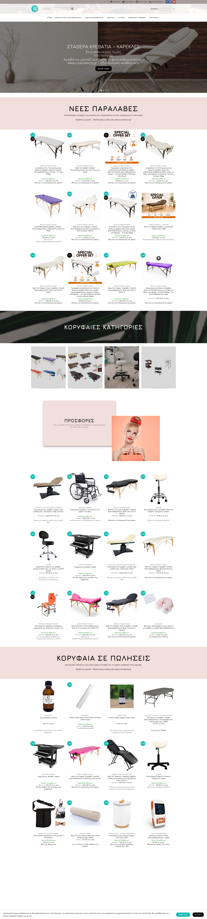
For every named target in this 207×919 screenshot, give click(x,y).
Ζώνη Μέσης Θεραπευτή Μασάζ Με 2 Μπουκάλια (48, 836)
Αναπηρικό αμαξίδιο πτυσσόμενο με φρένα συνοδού (85, 511)
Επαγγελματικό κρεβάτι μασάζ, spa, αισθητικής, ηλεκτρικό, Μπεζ (121, 568)
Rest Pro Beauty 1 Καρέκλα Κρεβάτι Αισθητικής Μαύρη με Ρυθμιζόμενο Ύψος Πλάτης (121, 778)
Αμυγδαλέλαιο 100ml (48, 718)
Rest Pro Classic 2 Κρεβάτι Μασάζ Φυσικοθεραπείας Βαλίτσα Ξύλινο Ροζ (85, 777)
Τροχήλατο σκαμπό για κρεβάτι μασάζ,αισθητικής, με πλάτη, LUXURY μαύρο (48, 569)
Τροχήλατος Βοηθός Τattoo (85, 567)
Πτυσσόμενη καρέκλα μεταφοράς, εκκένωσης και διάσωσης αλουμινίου (48, 627)
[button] (154, 9)
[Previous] (7, 57)
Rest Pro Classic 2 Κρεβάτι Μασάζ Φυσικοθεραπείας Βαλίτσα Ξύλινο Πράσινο (122, 290)
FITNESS (122, 17)
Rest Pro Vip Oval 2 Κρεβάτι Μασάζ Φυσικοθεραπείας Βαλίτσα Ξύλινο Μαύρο (122, 511)
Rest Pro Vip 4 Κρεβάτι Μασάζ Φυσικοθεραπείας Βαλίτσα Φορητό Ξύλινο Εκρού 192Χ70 (85, 229)
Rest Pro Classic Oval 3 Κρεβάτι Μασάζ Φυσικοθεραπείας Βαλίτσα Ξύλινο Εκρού (48, 290)
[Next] (200, 57)
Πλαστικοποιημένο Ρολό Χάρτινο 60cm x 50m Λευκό (85, 718)
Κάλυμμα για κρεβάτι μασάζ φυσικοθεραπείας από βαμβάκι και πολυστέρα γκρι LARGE (158, 719)
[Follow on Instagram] (170, 2)
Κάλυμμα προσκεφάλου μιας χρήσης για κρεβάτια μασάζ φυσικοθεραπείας (158, 627)
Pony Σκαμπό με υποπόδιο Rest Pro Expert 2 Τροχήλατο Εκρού (158, 511)
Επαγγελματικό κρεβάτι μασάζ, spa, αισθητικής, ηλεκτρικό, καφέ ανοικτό (48, 511)
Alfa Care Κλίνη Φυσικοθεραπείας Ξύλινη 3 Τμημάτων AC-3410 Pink (85, 627)
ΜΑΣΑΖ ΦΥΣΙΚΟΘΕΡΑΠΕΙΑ (94, 17)
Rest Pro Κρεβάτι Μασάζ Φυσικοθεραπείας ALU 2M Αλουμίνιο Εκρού (85, 170)
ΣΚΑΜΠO (104, 46)
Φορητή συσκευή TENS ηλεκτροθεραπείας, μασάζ (158, 836)
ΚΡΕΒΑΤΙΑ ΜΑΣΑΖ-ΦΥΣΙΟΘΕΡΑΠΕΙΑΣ (68, 17)
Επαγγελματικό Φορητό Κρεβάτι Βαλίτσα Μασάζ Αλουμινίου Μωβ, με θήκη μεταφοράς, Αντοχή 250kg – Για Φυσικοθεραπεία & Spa (158, 291)
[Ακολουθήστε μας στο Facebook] (167, 2)
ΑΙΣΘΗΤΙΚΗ (111, 17)
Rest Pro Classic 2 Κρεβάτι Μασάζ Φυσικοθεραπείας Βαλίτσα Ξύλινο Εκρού (158, 569)
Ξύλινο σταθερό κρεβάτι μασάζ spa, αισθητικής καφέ (158, 228)
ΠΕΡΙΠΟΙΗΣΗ (154, 17)
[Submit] (72, 9)
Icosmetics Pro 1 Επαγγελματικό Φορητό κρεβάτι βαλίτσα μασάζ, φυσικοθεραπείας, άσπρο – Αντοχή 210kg (48, 171)
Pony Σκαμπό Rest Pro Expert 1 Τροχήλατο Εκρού (158, 777)
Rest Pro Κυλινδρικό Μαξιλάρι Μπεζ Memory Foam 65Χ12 (85, 836)
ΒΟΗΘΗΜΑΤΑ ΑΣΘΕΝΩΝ (137, 17)
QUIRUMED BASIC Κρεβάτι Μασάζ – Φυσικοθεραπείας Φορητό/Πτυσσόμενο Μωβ (48, 229)
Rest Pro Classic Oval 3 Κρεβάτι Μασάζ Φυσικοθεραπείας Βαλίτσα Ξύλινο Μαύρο (122, 628)
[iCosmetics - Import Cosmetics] (35, 8)
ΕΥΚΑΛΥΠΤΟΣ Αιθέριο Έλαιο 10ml (122, 718)
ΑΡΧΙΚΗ (49, 17)
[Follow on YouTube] (174, 2)
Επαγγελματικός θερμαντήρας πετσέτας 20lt (121, 836)
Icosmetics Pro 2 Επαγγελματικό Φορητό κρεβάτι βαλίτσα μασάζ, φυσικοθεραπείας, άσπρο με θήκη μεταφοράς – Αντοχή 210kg (122, 230)
